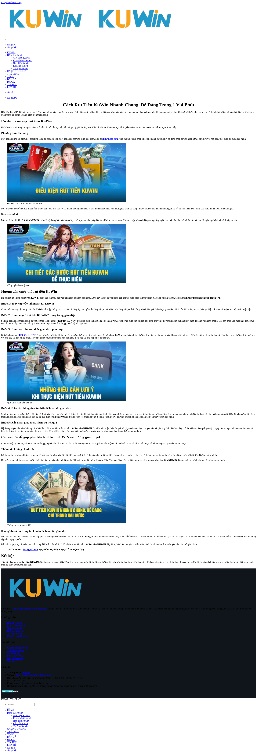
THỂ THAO (13, 73)
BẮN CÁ (11, 79)
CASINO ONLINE (16, 71)
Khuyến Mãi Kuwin (22, 60)
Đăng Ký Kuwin (15, 55)
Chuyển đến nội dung (11, 2)
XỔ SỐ (10, 76)
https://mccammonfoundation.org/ (30, 608)
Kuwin (26, 672)
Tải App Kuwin (20, 68)
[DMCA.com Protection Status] (10, 692)
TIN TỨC (12, 84)
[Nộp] (8, 708)
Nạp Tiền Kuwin (21, 63)
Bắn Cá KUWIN (15, 655)
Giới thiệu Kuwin (21, 57)
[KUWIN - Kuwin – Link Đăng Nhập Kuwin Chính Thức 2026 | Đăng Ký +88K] (90, 34)
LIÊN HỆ (12, 87)
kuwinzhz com (110, 139)
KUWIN (11, 52)
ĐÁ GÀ (11, 82)
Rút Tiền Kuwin (20, 65)
